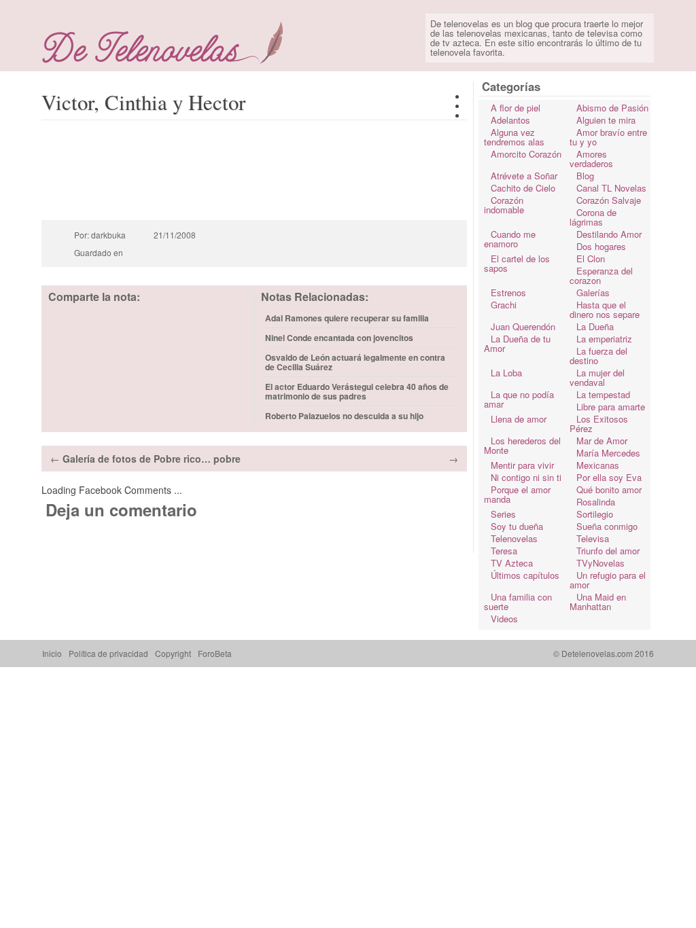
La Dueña (595, 326)
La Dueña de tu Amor (517, 343)
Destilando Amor (609, 234)
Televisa (592, 538)
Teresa (504, 550)
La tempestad (603, 394)
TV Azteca (512, 562)
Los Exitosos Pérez (599, 423)
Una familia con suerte (518, 601)
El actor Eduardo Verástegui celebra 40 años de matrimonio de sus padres (357, 391)
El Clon (590, 258)
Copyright (173, 653)
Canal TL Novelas (611, 187)
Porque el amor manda (517, 494)
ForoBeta (215, 653)
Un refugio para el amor (608, 580)
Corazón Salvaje (608, 200)
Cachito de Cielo (523, 187)
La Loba (506, 372)
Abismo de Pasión (612, 107)
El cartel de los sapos (517, 263)
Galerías (593, 292)
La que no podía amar (519, 399)
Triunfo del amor (608, 550)
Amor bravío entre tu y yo (608, 137)
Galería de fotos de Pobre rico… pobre (152, 458)
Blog (585, 175)
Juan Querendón (523, 326)
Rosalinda (595, 501)
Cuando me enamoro (510, 239)
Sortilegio (594, 513)
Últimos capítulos (525, 575)
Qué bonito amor (609, 489)
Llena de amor (518, 418)
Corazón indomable (504, 205)
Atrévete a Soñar (524, 175)
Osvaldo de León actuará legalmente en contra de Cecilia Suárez (355, 362)
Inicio (52, 653)
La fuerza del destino (598, 355)
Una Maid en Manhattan (598, 601)
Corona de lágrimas (593, 217)
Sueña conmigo (607, 526)
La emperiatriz (604, 338)
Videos (504, 618)
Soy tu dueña (517, 526)
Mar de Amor (601, 440)
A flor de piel (515, 107)
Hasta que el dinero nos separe (605, 309)
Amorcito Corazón (526, 153)
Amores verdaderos (591, 158)
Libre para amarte (610, 406)
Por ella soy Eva (609, 477)
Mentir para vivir (522, 465)
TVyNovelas (600, 562)
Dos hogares (601, 246)
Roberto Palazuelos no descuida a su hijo (344, 416)
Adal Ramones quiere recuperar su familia (347, 318)
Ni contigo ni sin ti (526, 477)
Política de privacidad (108, 653)
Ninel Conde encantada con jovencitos (339, 338)
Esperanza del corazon (601, 275)
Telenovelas (514, 538)
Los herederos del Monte (522, 445)
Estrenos (508, 292)
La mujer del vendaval (597, 377)
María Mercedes (608, 452)
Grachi (504, 304)
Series (503, 513)
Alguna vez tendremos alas (514, 137)
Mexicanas (597, 465)
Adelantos (510, 119)
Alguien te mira (606, 119)
